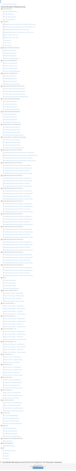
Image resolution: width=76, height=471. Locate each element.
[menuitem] (0, 2)
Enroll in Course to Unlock (38, 467)
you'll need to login (42, 466)
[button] (0, 1)
